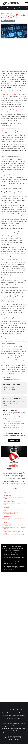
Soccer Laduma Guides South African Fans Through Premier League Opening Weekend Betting (13, 532)
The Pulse (11, 707)
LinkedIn (4, 7)
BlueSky (16, 738)
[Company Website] (10, 466)
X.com (10, 739)
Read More (19, 485)
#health (14, 419)
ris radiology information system (12, 94)
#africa (15, 425)
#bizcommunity (19, 423)
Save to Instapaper (7, 20)
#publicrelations (8, 425)
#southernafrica (7, 427)
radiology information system (12, 83)
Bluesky (16, 7)
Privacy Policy (5, 712)
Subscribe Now (14, 440)
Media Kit (5, 710)
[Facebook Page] (14, 466)
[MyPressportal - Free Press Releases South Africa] (12, 3)
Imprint (12, 712)
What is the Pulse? (6, 715)
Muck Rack (16, 739)
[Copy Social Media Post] (16, 410)
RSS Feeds (15, 8)
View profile (6, 538)
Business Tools (12, 710)
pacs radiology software (10, 194)
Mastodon (22, 7)
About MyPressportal (20, 712)
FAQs (23, 707)
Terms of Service (21, 710)
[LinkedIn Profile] (12, 466)
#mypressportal (7, 421)
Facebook (10, 7)
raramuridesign (12, 732)
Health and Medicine (14, 379)
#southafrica (16, 427)
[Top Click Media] (14, 457)
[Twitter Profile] (16, 466)
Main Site (5, 707)
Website (5, 391)
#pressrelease (17, 421)
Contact (8, 718)
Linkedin (4, 738)
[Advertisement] (14, 54)
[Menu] (26, 3)
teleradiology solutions (8, 131)
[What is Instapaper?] (13, 20)
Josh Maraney (14, 464)
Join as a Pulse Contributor (19, 715)
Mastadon (22, 738)
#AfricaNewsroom (8, 423)
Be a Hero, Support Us (16, 718)
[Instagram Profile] (18, 466)
